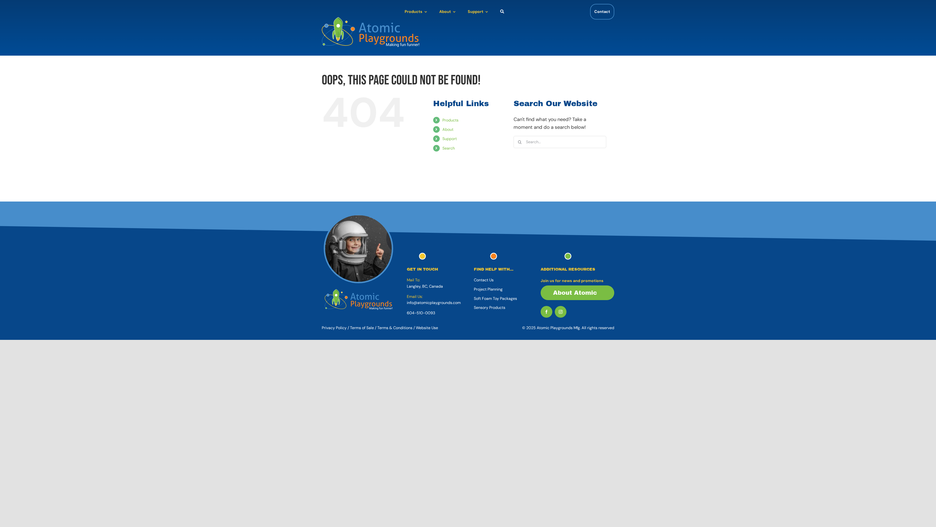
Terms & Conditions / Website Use (407, 327)
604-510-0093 (421, 312)
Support (449, 138)
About (447, 129)
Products (450, 120)
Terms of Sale (362, 327)
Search (448, 148)
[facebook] (546, 312)
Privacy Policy (334, 327)
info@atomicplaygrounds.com (434, 302)
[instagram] (560, 312)
